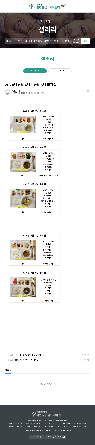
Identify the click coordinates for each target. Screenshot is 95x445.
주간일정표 (57, 41)
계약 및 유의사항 (38, 41)
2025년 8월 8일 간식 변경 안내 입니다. (29, 355)
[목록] (88, 91)
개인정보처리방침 (36, 437)
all (56, 430)
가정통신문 (47, 41)
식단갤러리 (35, 71)
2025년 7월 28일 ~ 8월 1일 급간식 (28, 360)
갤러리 (85, 41)
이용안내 (19, 41)
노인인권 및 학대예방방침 (55, 437)
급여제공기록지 (66, 41)
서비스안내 (28, 41)
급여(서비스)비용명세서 (76, 41)
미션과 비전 (9, 41)
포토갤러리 (60, 71)
